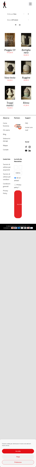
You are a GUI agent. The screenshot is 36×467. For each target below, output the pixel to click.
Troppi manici (9, 104)
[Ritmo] (26, 87)
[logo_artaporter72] (5, 2)
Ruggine (26, 77)
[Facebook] (26, 147)
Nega (18, 457)
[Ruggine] (26, 62)
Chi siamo (6, 130)
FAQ (26, 123)
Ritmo (26, 102)
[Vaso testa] (10, 62)
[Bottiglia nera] (26, 34)
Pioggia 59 (9, 49)
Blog (4, 134)
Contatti (5, 150)
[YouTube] (26, 151)
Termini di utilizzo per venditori (7, 176)
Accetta (18, 451)
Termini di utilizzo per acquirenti (7, 167)
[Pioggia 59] (10, 34)
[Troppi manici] (10, 87)
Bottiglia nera (26, 51)
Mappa (5, 145)
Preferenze (18, 462)
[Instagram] (30, 147)
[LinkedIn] (30, 151)
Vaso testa (9, 77)
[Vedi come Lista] (20, 25)
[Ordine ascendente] (28, 14)
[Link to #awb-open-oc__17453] (30, 4)
